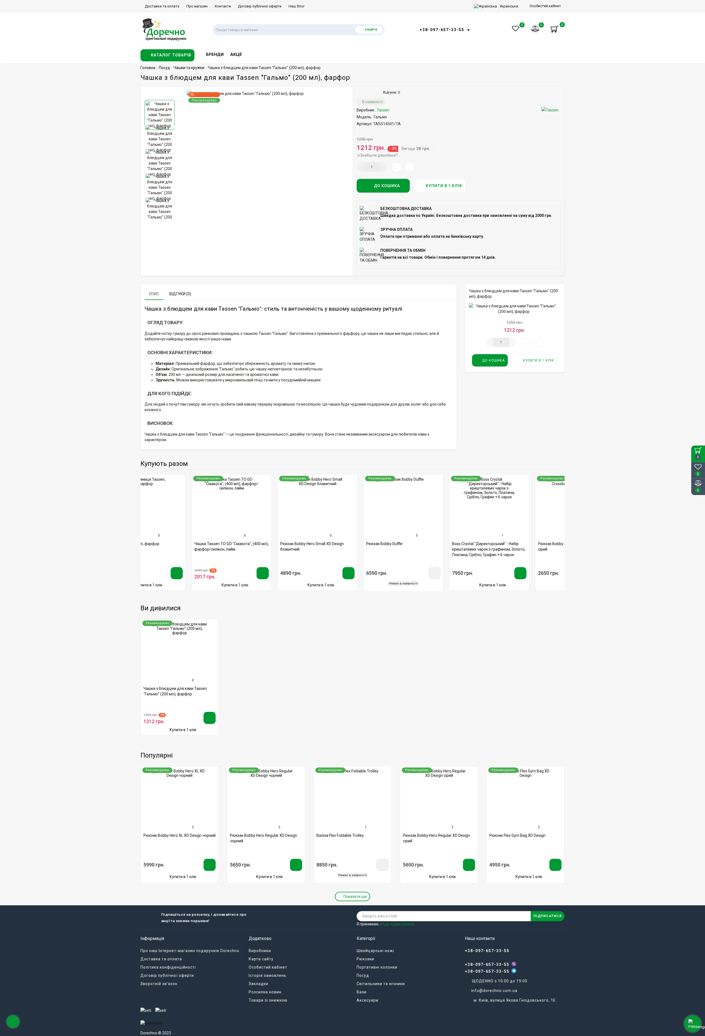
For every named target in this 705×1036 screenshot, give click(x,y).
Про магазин (197, 6)
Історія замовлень (267, 975)
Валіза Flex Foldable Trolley (340, 835)
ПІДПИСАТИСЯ (547, 916)
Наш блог (296, 6)
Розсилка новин (265, 992)
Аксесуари (367, 1000)
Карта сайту (261, 959)
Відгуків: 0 (390, 92)
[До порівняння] (214, 490)
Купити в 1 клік (443, 186)
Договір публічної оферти (259, 6)
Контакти (222, 6)
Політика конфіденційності (168, 967)
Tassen (383, 110)
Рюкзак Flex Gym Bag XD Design (517, 835)
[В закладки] (214, 481)
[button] (160, 95)
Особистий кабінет (545, 6)
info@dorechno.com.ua (494, 990)
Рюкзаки (365, 959)
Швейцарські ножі (375, 950)
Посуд (363, 975)
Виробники (260, 950)
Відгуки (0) (180, 294)
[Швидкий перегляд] (214, 500)
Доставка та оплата (161, 6)
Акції (236, 54)
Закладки (258, 984)
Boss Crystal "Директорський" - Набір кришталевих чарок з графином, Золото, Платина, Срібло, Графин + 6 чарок (437, 549)
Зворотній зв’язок (158, 984)
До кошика (386, 186)
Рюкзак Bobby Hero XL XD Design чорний (179, 835)
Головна (147, 67)
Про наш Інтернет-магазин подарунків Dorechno (189, 950)
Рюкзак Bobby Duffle (333, 544)
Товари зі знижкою (268, 1000)
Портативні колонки (377, 967)
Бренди (215, 54)
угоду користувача (396, 924)
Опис (154, 294)
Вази (362, 992)
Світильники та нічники (381, 984)
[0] (535, 30)
